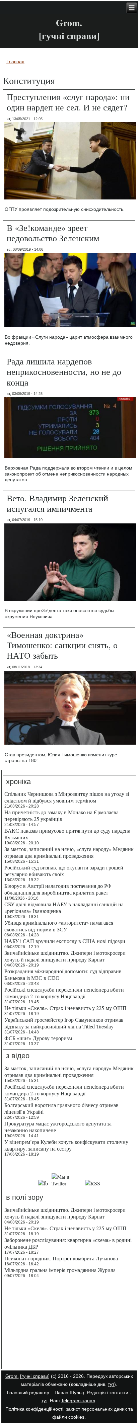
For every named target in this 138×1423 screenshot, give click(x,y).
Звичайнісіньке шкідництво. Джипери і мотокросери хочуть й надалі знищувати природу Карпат (65, 956)
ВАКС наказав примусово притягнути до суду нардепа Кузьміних (67, 834)
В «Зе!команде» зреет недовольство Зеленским (53, 233)
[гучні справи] (35, 1376)
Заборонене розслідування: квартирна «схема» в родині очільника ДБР (68, 1243)
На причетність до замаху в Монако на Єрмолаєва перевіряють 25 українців (61, 815)
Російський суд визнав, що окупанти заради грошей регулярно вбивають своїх (63, 870)
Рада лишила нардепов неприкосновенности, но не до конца (64, 371)
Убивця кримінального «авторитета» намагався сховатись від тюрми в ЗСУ (58, 926)
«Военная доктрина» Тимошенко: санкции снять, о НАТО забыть (62, 645)
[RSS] (92, 1183)
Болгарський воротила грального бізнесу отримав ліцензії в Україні (61, 1108)
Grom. (69, 22)
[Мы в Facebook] (43, 1183)
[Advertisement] (69, 1324)
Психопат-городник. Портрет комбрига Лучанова (61, 1258)
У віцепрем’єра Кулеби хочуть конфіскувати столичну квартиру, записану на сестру (66, 1145)
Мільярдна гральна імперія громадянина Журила (60, 1269)
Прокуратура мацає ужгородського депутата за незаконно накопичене (58, 1127)
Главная (15, 61)
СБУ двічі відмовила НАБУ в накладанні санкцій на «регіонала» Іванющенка (64, 907)
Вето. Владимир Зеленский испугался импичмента (57, 503)
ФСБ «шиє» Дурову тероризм (38, 1037)
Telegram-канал (78, 1400)
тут (111, 1384)
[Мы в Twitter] (66, 1183)
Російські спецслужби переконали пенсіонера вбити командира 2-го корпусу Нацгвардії (64, 993)
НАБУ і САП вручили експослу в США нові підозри (64, 940)
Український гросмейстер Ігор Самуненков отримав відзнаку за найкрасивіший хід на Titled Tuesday (64, 1023)
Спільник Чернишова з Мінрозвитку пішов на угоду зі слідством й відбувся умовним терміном (66, 797)
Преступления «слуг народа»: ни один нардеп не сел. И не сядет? (68, 102)
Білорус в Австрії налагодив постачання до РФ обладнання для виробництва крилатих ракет (58, 889)
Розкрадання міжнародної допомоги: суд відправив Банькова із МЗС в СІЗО (63, 974)
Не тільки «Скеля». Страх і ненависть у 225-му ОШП (65, 1007)
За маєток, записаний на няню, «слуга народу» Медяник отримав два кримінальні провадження (69, 852)
